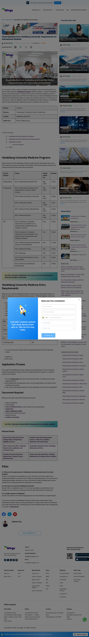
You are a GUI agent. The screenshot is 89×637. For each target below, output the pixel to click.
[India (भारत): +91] (43, 317)
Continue (48, 335)
